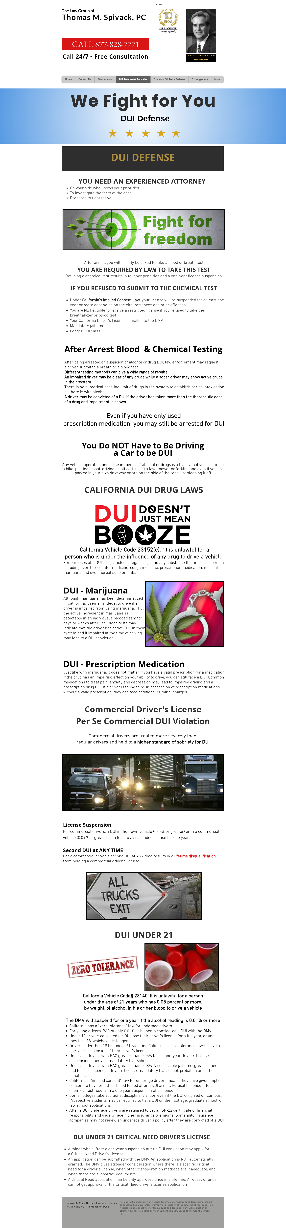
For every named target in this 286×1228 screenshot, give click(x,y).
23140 (140, 996)
